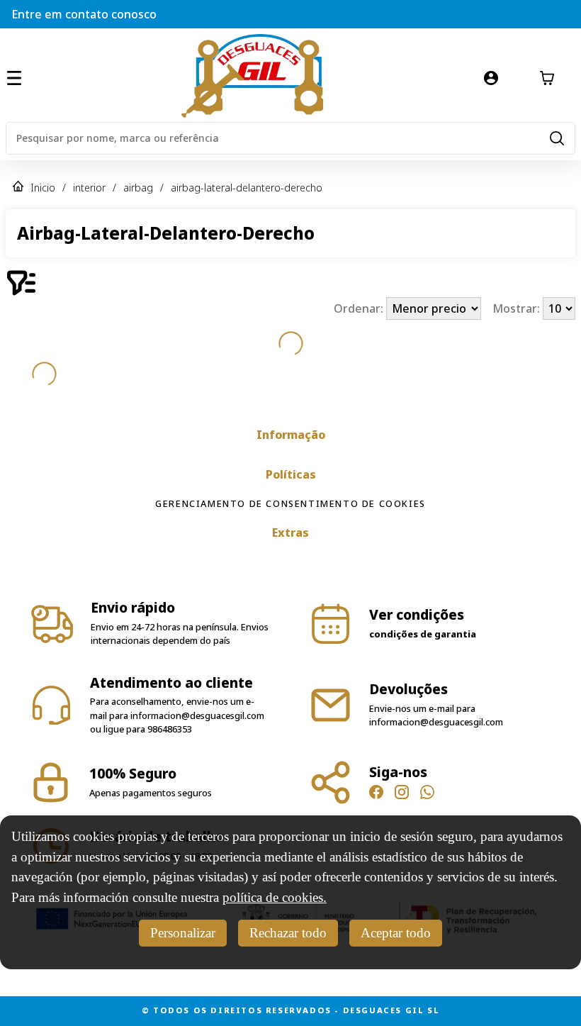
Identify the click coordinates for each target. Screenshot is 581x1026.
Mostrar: (517, 308)
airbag (138, 187)
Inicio (42, 187)
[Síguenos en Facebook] (376, 794)
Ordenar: (360, 308)
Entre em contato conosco (84, 14)
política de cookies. (274, 897)
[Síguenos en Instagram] (402, 794)
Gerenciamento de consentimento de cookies (290, 503)
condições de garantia (422, 634)
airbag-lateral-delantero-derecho (246, 187)
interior (89, 187)
